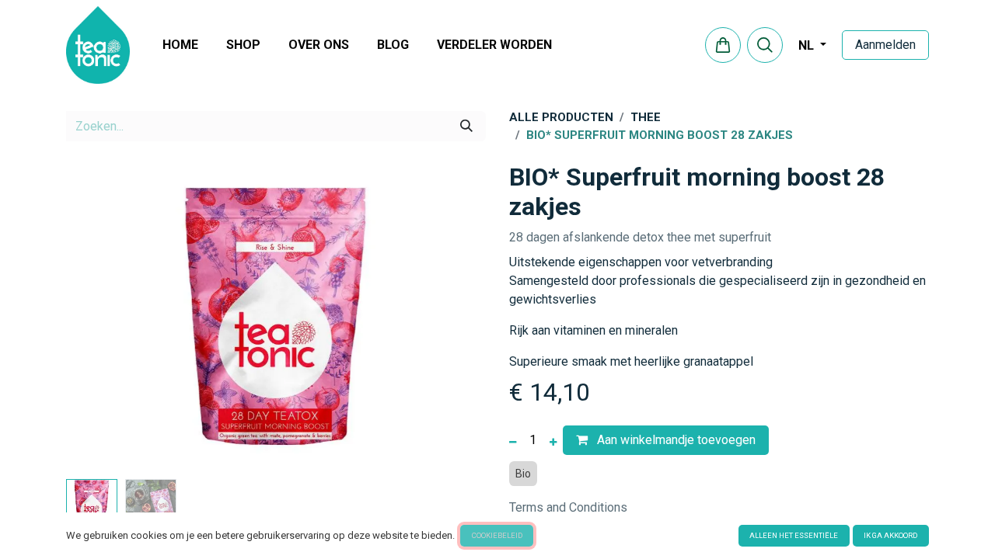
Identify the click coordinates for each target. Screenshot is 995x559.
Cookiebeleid (497, 535)
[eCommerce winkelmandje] (723, 45)
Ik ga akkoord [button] (890, 535)
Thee (645, 117)
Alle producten (561, 117)
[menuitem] (180, 45)
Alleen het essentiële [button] (793, 535)
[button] (765, 45)
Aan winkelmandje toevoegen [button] (675, 439)
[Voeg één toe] (553, 440)
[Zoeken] (466, 126)
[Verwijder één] (512, 440)
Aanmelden (885, 44)
